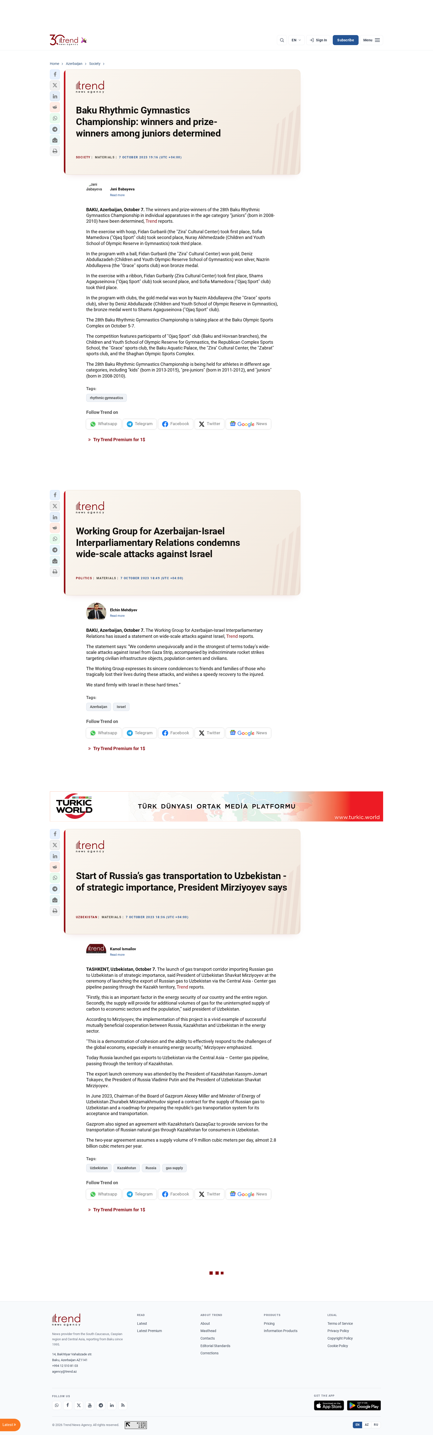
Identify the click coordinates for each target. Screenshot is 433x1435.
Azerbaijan (98, 707)
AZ (367, 1424)
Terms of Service (340, 1324)
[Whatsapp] (56, 1405)
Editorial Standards (215, 1346)
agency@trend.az (64, 1371)
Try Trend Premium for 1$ (118, 439)
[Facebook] (67, 1405)
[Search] (282, 40)
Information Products (280, 1331)
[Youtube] (89, 1405)
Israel (121, 707)
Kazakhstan (126, 1168)
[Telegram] (100, 1405)
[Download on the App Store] (329, 1405)
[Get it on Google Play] (364, 1405)
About (205, 1324)
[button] (55, 74)
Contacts (207, 1338)
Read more (117, 195)
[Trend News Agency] (66, 1319)
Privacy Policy (338, 1331)
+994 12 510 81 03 (65, 1366)
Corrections (209, 1353)
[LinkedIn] (111, 1405)
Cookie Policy (338, 1346)
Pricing (269, 1324)
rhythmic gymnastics (106, 398)
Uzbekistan (99, 1168)
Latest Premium (149, 1331)
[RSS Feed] (122, 1405)
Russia (151, 1168)
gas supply (174, 1168)
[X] (78, 1405)
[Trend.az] (68, 40)
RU (376, 1424)
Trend (151, 221)
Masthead (208, 1331)
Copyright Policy (340, 1338)
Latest (142, 1324)
